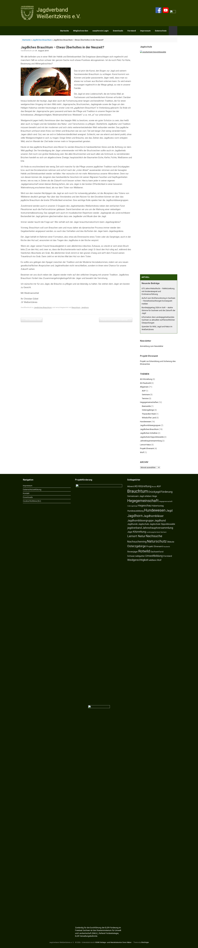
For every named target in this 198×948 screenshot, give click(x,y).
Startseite (64, 31)
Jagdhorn (85, 307)
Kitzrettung (139, 531)
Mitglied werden (80, 31)
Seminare (146, 394)
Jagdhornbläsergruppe (140, 520)
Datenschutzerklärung (32, 489)
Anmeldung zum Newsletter (151, 346)
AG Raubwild (145, 383)
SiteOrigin (145, 942)
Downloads (118, 31)
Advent (130, 486)
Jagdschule (143, 524)
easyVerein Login (100, 31)
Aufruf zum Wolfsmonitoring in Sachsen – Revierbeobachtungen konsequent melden (158, 301)
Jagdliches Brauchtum (42, 40)
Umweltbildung (154, 555)
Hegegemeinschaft (143, 500)
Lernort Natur (145, 445)
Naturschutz (157, 541)
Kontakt (26, 493)
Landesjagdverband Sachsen (156, 532)
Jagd (169, 510)
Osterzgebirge (148, 410)
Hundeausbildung (135, 511)
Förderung (166, 491)
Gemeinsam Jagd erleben (139, 496)
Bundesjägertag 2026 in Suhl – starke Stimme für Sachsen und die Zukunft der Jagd (158, 310)
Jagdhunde (132, 524)
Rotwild (144, 551)
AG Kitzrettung (146, 379)
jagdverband (134, 527)
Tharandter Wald (149, 414)
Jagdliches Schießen (149, 433)
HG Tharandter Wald (31, 320)
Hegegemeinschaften (149, 402)
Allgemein (144, 387)
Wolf (142, 452)
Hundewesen (145, 421)
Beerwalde (146, 406)
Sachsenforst (157, 551)
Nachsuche (154, 536)
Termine (145, 398)
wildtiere (153, 560)
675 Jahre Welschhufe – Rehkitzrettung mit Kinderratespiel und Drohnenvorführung (158, 291)
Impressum (145, 31)
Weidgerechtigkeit (137, 559)
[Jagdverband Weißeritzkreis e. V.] (51, 13)
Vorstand (131, 31)
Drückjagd (154, 491)
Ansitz (154, 487)
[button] (173, 30)
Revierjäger (132, 551)
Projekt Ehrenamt (147, 448)
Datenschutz (161, 31)
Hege (154, 496)
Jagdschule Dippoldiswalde (152, 437)
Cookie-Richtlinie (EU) (32, 501)
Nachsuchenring (137, 541)
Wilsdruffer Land (149, 418)
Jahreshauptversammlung (151, 441)
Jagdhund (160, 520)
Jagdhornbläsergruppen (150, 425)
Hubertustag (158, 505)
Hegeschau (144, 505)
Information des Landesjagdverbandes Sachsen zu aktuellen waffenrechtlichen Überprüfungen (158, 320)
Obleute (170, 541)
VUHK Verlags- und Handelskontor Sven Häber (113, 942)
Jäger (130, 532)
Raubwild (166, 547)
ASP (143, 391)
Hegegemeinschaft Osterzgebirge (116, 320)
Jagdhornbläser (153, 516)
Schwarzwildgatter (136, 556)
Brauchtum (76, 307)
